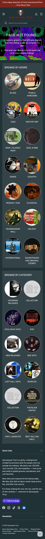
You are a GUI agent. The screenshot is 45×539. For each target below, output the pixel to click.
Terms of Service (33, 531)
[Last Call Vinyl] (13, 370)
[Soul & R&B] (32, 136)
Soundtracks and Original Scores (32, 261)
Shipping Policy (35, 529)
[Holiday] (32, 217)
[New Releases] (13, 344)
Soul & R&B (32, 148)
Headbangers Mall (13, 230)
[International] (13, 246)
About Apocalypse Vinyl (9, 529)
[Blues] (13, 81)
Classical (32, 203)
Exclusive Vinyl (13, 329)
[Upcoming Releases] (13, 289)
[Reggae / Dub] (13, 191)
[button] (41, 14)
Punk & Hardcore (32, 94)
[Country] (32, 165)
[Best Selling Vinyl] (32, 425)
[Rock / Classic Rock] (13, 136)
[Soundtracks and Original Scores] (32, 246)
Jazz (13, 122)
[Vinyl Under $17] (13, 425)
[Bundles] (32, 370)
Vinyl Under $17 (13, 436)
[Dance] (13, 165)
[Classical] (32, 191)
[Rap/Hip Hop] (32, 110)
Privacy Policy (24, 529)
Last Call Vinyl (13, 381)
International (13, 258)
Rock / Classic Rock (13, 149)
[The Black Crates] (32, 396)
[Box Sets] (32, 344)
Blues (13, 93)
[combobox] (22, 23)
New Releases (13, 355)
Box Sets (32, 355)
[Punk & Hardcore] (32, 81)
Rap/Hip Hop (32, 122)
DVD (32, 329)
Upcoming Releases (13, 301)
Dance (13, 177)
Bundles (32, 381)
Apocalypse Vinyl (13, 525)
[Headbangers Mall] (13, 217)
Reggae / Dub (13, 203)
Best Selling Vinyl (32, 437)
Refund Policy (6, 531)
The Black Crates (32, 409)
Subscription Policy (20, 531)
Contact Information (8, 533)
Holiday (32, 229)
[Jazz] (13, 110)
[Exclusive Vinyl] (13, 317)
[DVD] (32, 317)
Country (32, 177)
